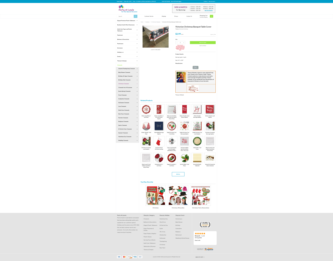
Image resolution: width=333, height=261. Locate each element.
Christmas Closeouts (123, 83)
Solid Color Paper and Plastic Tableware (124, 30)
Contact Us (189, 16)
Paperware (120, 35)
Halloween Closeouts (123, 102)
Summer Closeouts (123, 133)
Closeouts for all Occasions (125, 87)
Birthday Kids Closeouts (124, 80)
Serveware (120, 48)
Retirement (179, 235)
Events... (119, 56)
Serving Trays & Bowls (149, 240)
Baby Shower (179, 222)
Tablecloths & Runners (150, 246)
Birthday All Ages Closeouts (125, 76)
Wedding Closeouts (123, 140)
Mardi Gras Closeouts (123, 110)
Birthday (178, 225)
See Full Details (209, 10)
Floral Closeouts (122, 95)
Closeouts (119, 65)
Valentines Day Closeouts (124, 136)
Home (142, 22)
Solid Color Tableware (149, 243)
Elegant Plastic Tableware (150, 225)
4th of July (162, 231)
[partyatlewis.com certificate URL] (205, 249)
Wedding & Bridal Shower (182, 238)
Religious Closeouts (123, 121)
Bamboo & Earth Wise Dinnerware (126, 25)
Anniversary (179, 219)
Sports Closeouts (122, 125)
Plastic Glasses (147, 236)
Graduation (179, 228)
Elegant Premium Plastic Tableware (126, 20)
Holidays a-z (120, 52)
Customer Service (148, 16)
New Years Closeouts (123, 114)
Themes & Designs (122, 61)
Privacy (176, 16)
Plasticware (120, 43)
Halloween (162, 238)
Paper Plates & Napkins (150, 233)
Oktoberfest (163, 235)
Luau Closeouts (122, 106)
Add (202, 42)
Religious (178, 231)
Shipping (164, 16)
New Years (162, 247)
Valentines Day (164, 219)
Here (180, 1)
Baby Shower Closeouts (124, 72)
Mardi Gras (163, 222)
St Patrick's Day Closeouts (125, 129)
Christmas (162, 244)
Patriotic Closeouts (123, 117)
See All (178, 174)
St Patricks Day (164, 225)
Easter (161, 228)
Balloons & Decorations (123, 39)
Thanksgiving (163, 241)
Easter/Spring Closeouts (124, 91)
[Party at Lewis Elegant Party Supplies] (132, 8)
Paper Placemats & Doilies (149, 229)
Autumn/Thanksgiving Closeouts (126, 68)
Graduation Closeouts (123, 98)
